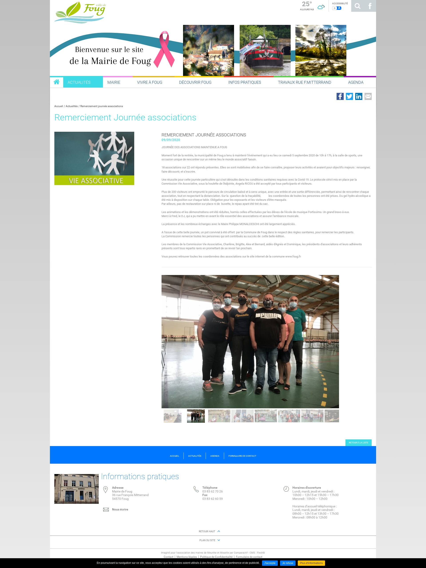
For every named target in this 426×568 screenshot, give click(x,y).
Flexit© (261, 552)
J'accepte (270, 563)
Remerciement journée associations (101, 106)
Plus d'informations (311, 563)
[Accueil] (125, 12)
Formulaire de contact (249, 556)
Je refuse (287, 563)
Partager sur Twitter (349, 96)
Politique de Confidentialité (216, 556)
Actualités (72, 106)
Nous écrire (120, 509)
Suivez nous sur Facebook (370, 6)
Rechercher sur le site (357, 6)
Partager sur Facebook (340, 96)
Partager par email (368, 96)
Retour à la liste (358, 442)
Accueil (58, 106)
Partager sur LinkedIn (358, 96)
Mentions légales (187, 556)
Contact (168, 556)
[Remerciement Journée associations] (94, 158)
